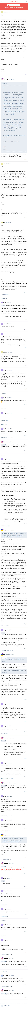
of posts (14, 1)
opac (4, 305)
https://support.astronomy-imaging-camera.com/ (12, 869)
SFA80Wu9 (5, 993)
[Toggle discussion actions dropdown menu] (26, 1)
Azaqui (4, 444)
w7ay (4, 633)
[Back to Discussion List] (1, 1)
